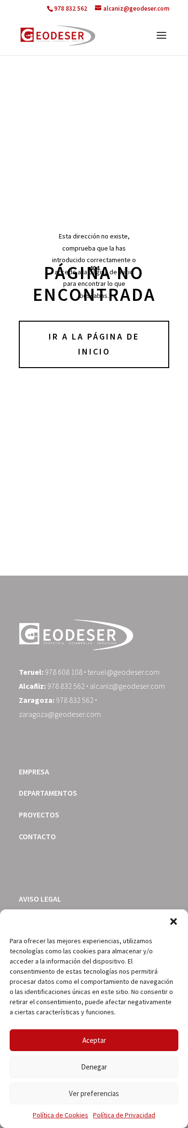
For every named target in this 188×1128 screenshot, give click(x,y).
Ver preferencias (94, 1093)
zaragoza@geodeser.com (60, 714)
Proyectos (39, 814)
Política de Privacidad (124, 1115)
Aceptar (94, 1040)
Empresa (34, 771)
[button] (173, 921)
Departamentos (48, 793)
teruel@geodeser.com (123, 672)
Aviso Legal (40, 899)
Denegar (94, 1066)
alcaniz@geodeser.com (127, 686)
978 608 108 (63, 672)
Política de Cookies (60, 1115)
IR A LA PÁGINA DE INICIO (94, 344)
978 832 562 (66, 686)
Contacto (37, 836)
